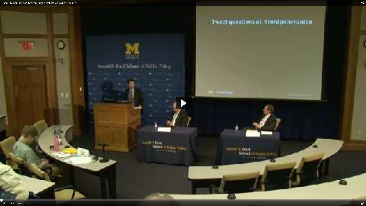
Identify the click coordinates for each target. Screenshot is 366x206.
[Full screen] (363, 203)
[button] (184, 103)
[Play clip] (4, 203)
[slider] (183, 200)
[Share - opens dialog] (362, 3)
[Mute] (12, 203)
